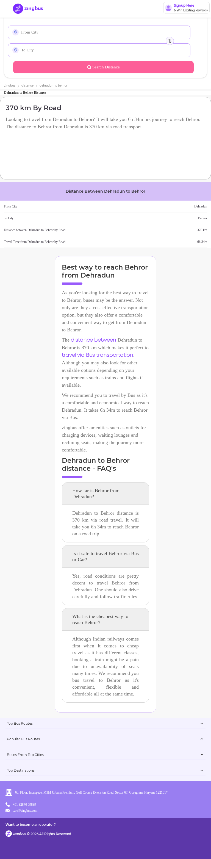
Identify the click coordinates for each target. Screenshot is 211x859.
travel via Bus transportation (97, 355)
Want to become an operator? (30, 824)
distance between (93, 340)
